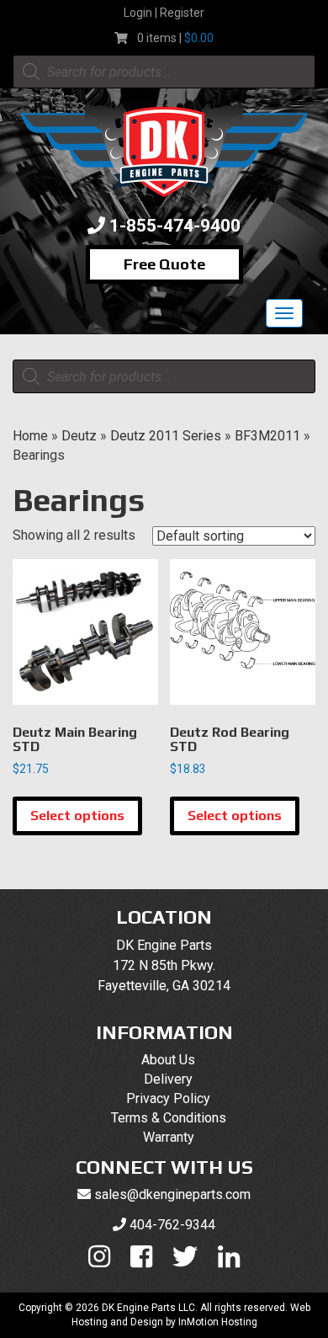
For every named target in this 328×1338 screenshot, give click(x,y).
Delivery (168, 1079)
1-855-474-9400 (175, 226)
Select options (77, 816)
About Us (168, 1060)
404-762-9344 (172, 1225)
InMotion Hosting (217, 1322)
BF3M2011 (267, 436)
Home (30, 436)
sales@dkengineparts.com (172, 1194)
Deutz (79, 436)
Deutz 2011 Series (165, 436)
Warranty (168, 1137)
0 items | (175, 38)
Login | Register (164, 12)
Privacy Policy (168, 1098)
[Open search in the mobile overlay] (164, 71)
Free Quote (164, 264)
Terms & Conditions (168, 1118)
